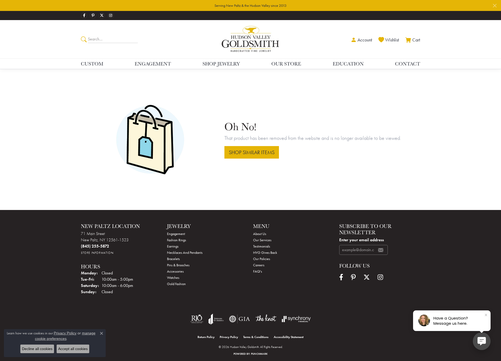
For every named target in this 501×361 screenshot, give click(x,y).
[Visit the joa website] (216, 319)
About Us (259, 233)
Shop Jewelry (221, 64)
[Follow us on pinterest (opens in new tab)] (93, 16)
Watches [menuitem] (173, 277)
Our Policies (261, 258)
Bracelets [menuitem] (173, 258)
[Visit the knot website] (266, 319)
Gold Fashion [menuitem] (176, 283)
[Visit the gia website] (239, 319)
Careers (258, 265)
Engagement (153, 64)
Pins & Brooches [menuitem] (178, 265)
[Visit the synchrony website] (296, 319)
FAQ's (257, 271)
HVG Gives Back (265, 252)
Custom (92, 64)
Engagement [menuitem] (176, 233)
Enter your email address (361, 240)
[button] (361, 39)
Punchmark (259, 354)
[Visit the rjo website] (196, 319)
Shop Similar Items (252, 152)
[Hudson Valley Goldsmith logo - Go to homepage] (250, 39)
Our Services (262, 240)
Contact (407, 64)
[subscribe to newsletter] (380, 250)
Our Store (286, 64)
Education (348, 64)
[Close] (494, 5)
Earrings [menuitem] (172, 246)
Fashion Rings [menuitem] (176, 240)
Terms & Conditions (256, 337)
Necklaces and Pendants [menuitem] (184, 252)
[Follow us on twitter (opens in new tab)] (102, 16)
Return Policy (206, 337)
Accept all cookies (73, 349)
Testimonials (261, 246)
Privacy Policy (229, 337)
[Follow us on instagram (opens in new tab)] (111, 16)
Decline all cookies (37, 349)
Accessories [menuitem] (175, 271)
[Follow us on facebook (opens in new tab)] (84, 16)
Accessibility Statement (288, 337)
